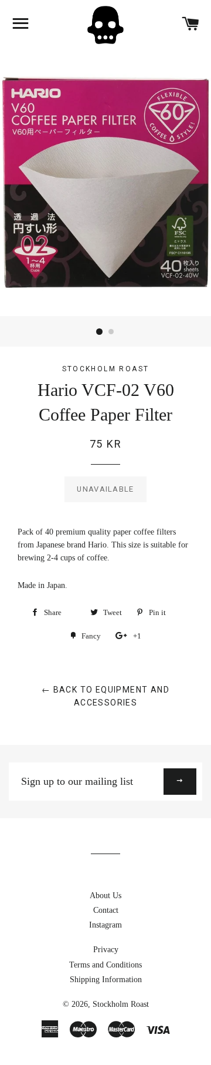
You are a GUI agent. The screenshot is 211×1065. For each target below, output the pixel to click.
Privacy (105, 949)
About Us (105, 895)
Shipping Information (106, 979)
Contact (105, 910)
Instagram (105, 924)
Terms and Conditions (105, 964)
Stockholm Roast (121, 1004)
